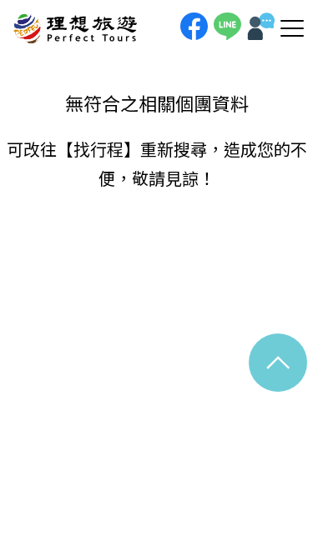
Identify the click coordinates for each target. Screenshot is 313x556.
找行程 (98, 149)
